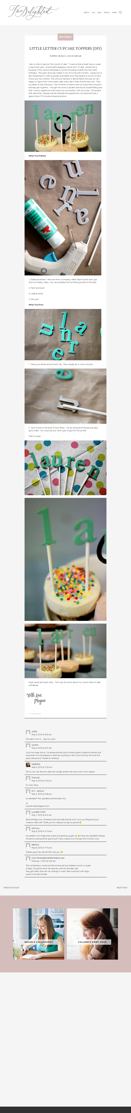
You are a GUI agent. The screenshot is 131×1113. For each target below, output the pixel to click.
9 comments (35, 714)
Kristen (36, 764)
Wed (99, 12)
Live (93, 12)
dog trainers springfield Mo (48, 858)
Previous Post (11, 888)
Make (114, 12)
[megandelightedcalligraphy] (38, 934)
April (34, 731)
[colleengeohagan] (92, 934)
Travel (107, 12)
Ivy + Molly (38, 791)
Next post (122, 888)
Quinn (35, 745)
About (87, 12)
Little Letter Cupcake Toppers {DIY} (65, 48)
